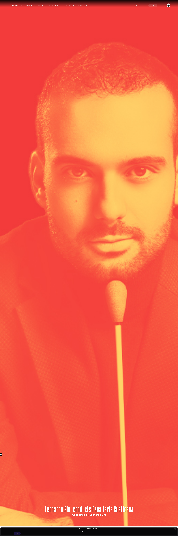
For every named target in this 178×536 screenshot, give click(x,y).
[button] (88, 5)
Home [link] (7, 5)
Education (41, 5)
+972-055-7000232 (89, 533)
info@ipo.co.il (96, 531)
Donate (153, 5)
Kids (22, 5)
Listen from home (52, 5)
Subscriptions (30, 5)
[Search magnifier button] (86, 5)
